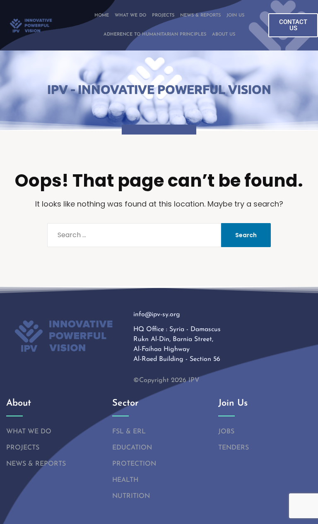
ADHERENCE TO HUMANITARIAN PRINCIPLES (155, 34)
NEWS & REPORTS (200, 15)
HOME (101, 15)
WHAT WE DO (130, 15)
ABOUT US (223, 34)
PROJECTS (163, 15)
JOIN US (235, 15)
